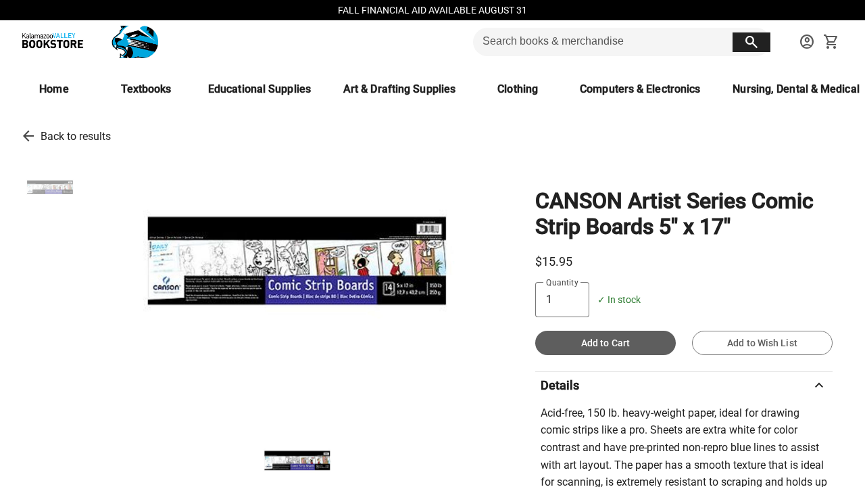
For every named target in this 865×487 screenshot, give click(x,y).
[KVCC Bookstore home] (87, 42)
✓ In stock (619, 300)
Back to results (76, 136)
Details (684, 385)
